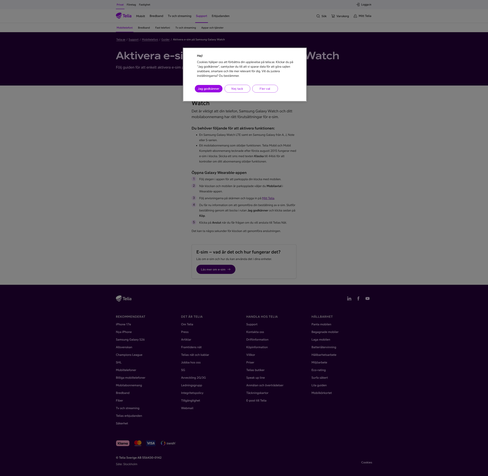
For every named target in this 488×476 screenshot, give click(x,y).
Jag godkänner (208, 88)
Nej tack (237, 88)
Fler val (265, 88)
